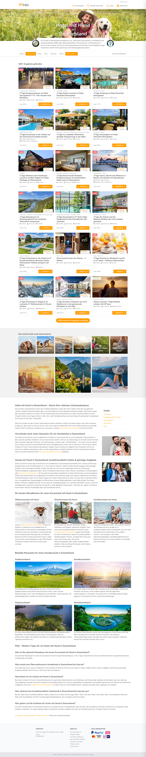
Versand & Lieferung (76, 737)
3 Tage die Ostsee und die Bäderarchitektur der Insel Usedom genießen (108, 219)
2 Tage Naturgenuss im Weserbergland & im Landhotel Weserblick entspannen (33, 219)
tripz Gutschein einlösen (77, 739)
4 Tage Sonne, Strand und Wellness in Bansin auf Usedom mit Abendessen (110, 176)
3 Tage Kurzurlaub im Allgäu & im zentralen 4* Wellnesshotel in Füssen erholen (35, 304)
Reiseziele (107, 423)
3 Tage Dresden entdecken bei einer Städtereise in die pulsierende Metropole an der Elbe (72, 304)
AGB (72, 754)
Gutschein (107, 414)
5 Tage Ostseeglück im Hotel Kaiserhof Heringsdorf (106, 135)
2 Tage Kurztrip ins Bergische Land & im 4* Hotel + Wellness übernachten (109, 259)
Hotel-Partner (74, 746)
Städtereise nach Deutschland (42, 685)
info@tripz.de (40, 736)
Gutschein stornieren (76, 742)
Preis (46, 54)
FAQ (105, 426)
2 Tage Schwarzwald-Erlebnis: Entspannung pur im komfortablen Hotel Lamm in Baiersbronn (71, 177)
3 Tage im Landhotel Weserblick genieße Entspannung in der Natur (71, 135)
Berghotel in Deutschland (28, 473)
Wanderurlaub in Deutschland (65, 532)
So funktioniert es (75, 732)
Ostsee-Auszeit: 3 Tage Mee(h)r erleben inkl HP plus (107, 303)
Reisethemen (108, 420)
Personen (54, 54)
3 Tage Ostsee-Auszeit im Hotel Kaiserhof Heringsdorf (70, 94)
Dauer (39, 54)
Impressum (85, 754)
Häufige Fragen (123, 1)
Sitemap (91, 754)
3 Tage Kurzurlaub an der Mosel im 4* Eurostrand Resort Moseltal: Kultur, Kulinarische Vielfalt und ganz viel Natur (35, 261)
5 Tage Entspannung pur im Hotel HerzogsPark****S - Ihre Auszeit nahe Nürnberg (35, 95)
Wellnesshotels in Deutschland (32, 525)
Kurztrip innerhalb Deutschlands (50, 452)
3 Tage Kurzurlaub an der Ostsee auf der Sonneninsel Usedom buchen (35, 135)
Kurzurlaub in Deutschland (69, 428)
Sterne (62, 54)
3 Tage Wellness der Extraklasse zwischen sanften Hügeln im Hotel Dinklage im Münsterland (34, 177)
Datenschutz (78, 754)
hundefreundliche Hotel (112, 417)
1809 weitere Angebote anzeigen (73, 320)
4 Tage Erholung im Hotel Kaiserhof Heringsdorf (109, 94)
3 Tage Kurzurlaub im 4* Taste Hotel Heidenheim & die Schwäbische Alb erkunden (72, 219)
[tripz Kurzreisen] (23, 4)
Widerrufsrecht (74, 744)
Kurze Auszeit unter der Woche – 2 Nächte (71, 259)
